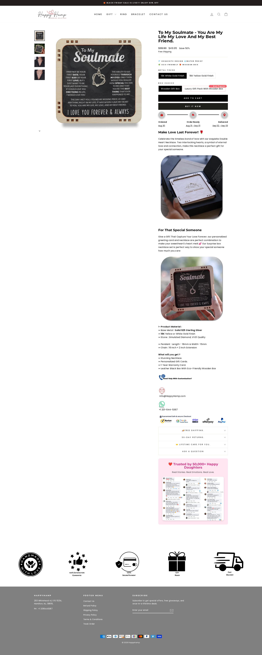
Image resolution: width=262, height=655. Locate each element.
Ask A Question (193, 451)
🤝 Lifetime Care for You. (193, 444)
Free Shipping (164, 51)
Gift (110, 14)
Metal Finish (166, 70)
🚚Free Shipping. (193, 430)
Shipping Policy (90, 610)
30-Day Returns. (193, 437)
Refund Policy (89, 605)
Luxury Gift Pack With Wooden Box (204, 88)
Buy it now (193, 106)
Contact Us (158, 14)
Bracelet (138, 14)
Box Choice (166, 83)
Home (98, 14)
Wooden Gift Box (170, 88)
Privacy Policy (90, 615)
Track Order (89, 624)
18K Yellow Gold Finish (202, 75)
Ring (123, 14)
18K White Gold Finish (172, 75)
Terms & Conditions (93, 619)
